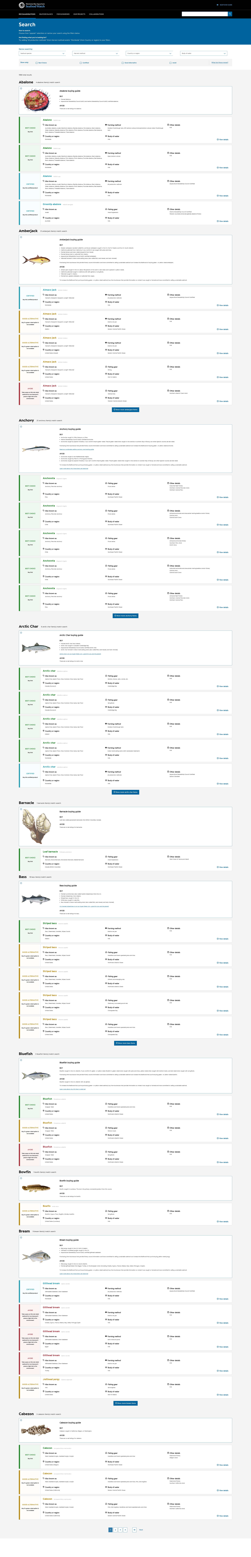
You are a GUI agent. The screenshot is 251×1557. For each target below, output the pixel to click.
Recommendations (27, 14)
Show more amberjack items (126, 410)
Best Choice (43, 63)
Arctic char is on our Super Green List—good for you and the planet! (80, 654)
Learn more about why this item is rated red (72, 1089)
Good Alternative (131, 63)
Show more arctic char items (126, 792)
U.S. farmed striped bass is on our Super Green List (75, 906)
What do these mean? (219, 62)
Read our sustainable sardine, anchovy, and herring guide (77, 449)
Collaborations (96, 14)
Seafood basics (46, 14)
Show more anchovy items (126, 616)
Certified (86, 63)
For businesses (63, 14)
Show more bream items (126, 1403)
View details (223, 140)
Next (141, 1530)
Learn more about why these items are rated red (74, 468)
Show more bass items (126, 1043)
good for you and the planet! (100, 906)
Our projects (79, 14)
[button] (21, 89)
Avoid (174, 63)
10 (134, 1530)
